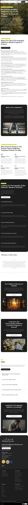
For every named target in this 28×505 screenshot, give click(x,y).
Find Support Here (14, 416)
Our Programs (17, 470)
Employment (3, 490)
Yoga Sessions (17, 478)
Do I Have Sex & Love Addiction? (19, 488)
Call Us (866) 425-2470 (5, 31)
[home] (3, 2)
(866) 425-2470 (18, 1)
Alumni (2, 493)
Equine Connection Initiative (18, 473)
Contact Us (23, 1)
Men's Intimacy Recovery (18, 472)
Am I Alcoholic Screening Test (19, 489)
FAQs (2, 492)
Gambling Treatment (4, 472)
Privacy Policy (22, 502)
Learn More (14, 294)
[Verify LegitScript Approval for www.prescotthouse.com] (11, 461)
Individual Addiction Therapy (18, 481)
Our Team (3, 491)
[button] (26, 2)
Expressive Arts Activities (18, 479)
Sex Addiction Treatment (5, 473)
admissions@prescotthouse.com (12, 444)
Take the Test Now (14, 335)
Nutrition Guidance (17, 477)
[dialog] (14, 503)
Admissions (3, 488)
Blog (2, 489)
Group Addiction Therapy (18, 480)
